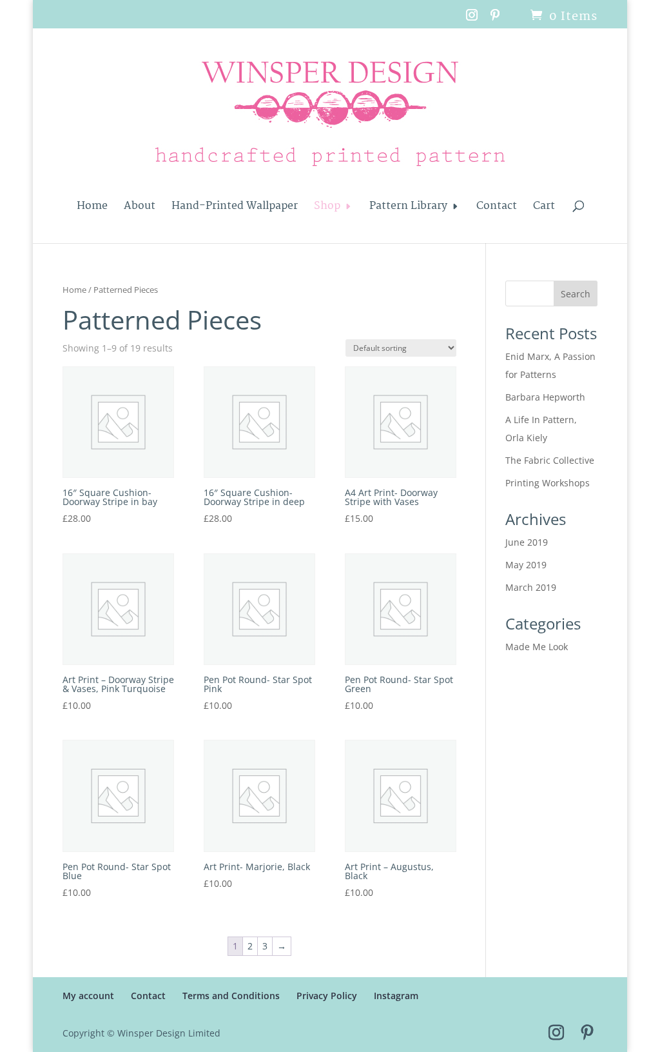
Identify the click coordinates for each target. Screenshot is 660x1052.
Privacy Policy (326, 995)
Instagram (396, 995)
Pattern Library (408, 208)
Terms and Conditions (231, 995)
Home (92, 208)
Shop (327, 208)
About (139, 208)
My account (88, 995)
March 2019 (530, 587)
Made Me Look (536, 646)
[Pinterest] (495, 19)
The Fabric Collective (549, 460)
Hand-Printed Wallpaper (234, 208)
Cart (544, 208)
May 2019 (526, 565)
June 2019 (526, 542)
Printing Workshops (547, 483)
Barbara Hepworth (545, 397)
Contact (496, 208)
